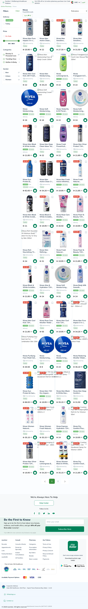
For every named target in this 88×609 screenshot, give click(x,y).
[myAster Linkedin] (49, 513)
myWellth (5, 557)
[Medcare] (38, 569)
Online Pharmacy (6, 6)
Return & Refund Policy (48, 555)
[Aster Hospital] (24, 569)
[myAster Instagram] (39, 513)
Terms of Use (47, 544)
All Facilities (19, 558)
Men (7, 72)
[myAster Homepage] (73, 546)
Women (8, 80)
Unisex (7, 76)
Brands (31, 556)
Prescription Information (33, 548)
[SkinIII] (53, 569)
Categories (32, 544)
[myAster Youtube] (54, 513)
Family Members (7, 554)
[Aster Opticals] (34, 569)
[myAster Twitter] (44, 513)
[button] (35, 20)
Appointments (6, 547)
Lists (3, 550)
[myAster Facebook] (34, 513)
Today (7, 24)
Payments (46, 559)
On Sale (8, 36)
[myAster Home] (3, 587)
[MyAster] (15, 569)
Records (4, 544)
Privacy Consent (48, 550)
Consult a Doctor (20, 544)
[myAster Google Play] (66, 566)
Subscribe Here (64, 529)
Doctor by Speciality (18, 548)
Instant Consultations (19, 554)
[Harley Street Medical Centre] (48, 569)
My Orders (32, 552)
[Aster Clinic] (29, 569)
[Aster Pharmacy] (19, 569)
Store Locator (33, 559)
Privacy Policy (47, 547)
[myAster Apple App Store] (79, 566)
